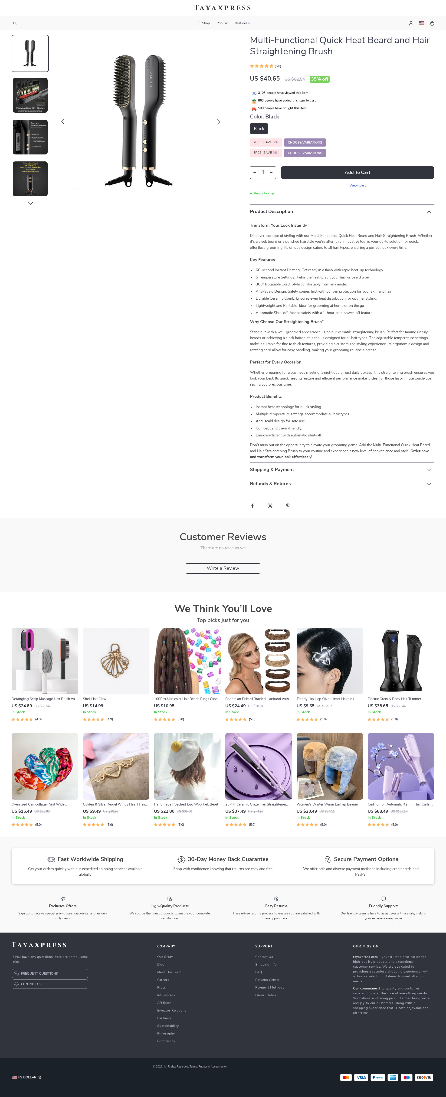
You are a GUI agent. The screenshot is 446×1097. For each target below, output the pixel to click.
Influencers (166, 995)
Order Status (265, 995)
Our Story (165, 957)
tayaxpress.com (365, 957)
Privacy (202, 1066)
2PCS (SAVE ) (266, 142)
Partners (164, 1018)
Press (161, 987)
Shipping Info (266, 964)
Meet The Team (169, 972)
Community (166, 1041)
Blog (160, 964)
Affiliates (164, 1003)
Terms (193, 1066)
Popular (222, 23)
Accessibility (218, 1066)
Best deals (242, 23)
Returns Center (267, 980)
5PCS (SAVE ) (266, 152)
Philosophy (166, 1033)
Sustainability (168, 1026)
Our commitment (366, 988)
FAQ (258, 972)
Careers (163, 980)
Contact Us (264, 957)
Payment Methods (269, 987)
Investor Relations (172, 1010)
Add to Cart (357, 172)
